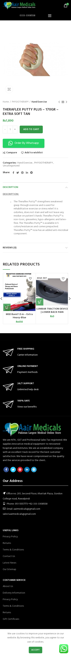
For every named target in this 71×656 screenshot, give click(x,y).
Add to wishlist (34, 152)
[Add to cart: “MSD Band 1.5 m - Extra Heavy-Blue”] (7, 307)
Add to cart (31, 129)
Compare (11, 152)
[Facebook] (13, 172)
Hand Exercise (39, 102)
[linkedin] (27, 172)
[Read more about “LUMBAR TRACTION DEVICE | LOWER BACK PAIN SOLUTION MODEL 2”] (39, 302)
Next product (66, 102)
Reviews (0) (9, 248)
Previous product (59, 102)
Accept (35, 650)
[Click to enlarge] (9, 89)
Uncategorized (11, 166)
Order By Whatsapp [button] (27, 143)
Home (6, 102)
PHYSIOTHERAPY (20, 102)
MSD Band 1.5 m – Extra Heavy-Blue (19, 316)
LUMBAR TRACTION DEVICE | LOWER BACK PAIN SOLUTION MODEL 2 (52, 312)
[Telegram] (31, 172)
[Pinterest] (22, 172)
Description (10, 187)
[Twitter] (17, 172)
